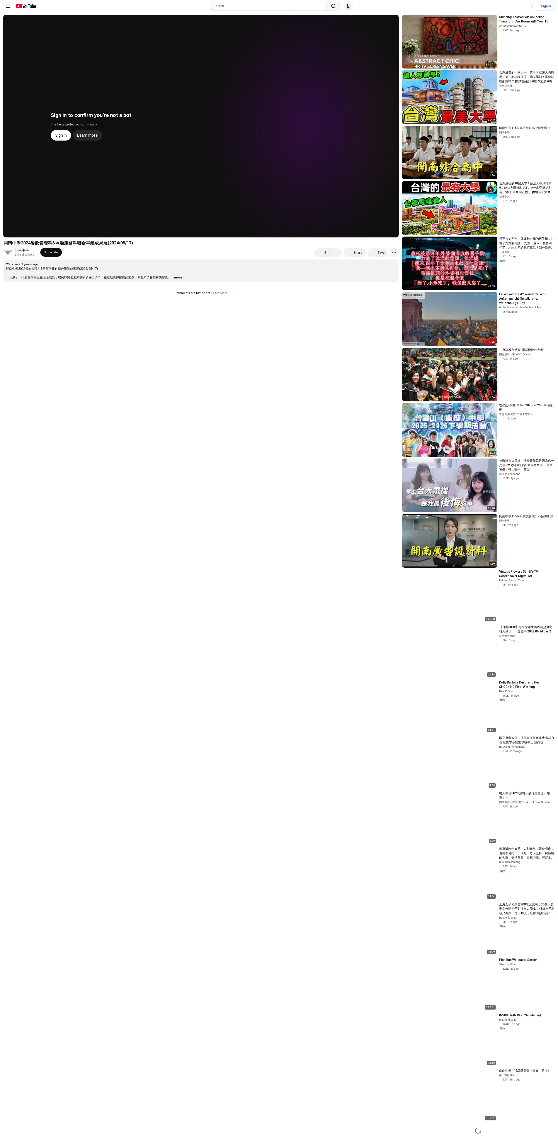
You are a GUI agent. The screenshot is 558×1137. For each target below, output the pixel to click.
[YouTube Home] (25, 6)
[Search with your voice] (348, 6)
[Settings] (525, 6)
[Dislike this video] (336, 252)
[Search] (333, 6)
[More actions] (394, 252)
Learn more (219, 293)
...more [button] (177, 277)
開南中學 (22, 250)
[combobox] (269, 6)
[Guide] (7, 6)
